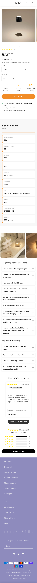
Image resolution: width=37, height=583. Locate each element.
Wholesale (9, 507)
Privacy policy (27, 572)
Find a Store (9, 518)
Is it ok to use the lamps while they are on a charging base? (16, 312)
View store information (14, 111)
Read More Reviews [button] (18, 422)
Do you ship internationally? (13, 355)
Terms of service (14, 575)
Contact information (19, 578)
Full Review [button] (12, 414)
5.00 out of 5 (24, 430)
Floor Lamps (10, 483)
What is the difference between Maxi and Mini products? (17, 321)
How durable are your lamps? (14, 305)
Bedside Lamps (11, 478)
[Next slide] (33, 402)
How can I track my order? (13, 361)
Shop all (8, 467)
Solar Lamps (10, 488)
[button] (4, 3)
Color (3, 65)
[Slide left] (14, 46)
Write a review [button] (18, 451)
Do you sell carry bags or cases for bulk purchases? (16, 298)
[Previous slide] (3, 402)
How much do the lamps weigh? (15, 269)
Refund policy (16, 572)
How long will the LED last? (13, 283)
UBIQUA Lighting (17, 570)
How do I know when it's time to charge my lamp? (15, 290)
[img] (12, 385)
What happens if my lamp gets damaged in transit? (14, 367)
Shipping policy (25, 575)
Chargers (8, 494)
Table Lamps (10, 472)
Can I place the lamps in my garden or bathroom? (16, 276)
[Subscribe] (30, 546)
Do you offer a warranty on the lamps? (14, 348)
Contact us (9, 513)
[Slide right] (23, 46)
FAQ (6, 523)
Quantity (4, 74)
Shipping (13, 62)
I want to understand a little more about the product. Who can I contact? (15, 330)
